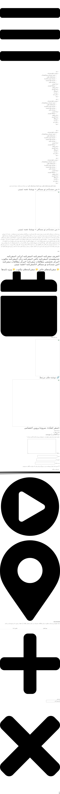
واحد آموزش (55, 84)
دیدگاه (57, 453)
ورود (57, 96)
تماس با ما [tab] (15, 628)
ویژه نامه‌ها (6, 269)
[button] (59, 626)
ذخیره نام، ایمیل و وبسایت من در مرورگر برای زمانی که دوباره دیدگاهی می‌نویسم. (40, 466)
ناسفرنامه (31, 264)
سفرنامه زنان (25, 259)
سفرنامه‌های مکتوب (51, 77)
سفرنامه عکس (52, 82)
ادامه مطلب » (56, 432)
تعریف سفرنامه (50, 256)
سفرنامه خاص (40, 259)
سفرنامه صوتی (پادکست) (49, 78)
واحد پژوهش (55, 87)
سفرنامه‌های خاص (47, 269)
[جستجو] (59, 793)
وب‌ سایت (57, 463)
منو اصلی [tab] (45, 628)
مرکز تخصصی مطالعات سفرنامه (42, 261)
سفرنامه (37, 256)
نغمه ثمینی (19, 264)
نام (58, 456)
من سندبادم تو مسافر (48, 264)
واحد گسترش (55, 89)
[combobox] (53, 701)
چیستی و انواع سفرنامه (53, 73)
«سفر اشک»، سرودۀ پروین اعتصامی (41, 428)
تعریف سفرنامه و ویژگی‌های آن (48, 75)
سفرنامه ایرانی (24, 256)
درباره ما (56, 92)
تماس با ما (55, 94)
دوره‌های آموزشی (51, 85)
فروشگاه (56, 91)
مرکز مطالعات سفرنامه (14, 261)
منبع (58, 251)
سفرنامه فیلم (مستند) (50, 80)
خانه (57, 71)
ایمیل (57, 459)
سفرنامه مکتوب (9, 259)
